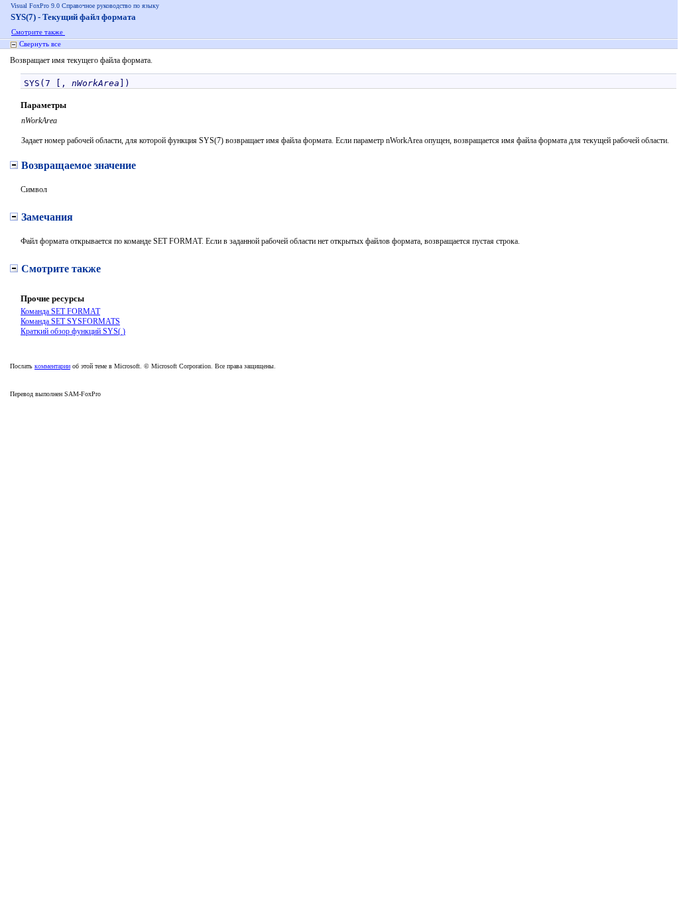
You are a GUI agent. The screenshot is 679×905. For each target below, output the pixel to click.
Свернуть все (40, 44)
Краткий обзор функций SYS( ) (73, 331)
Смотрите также (38, 32)
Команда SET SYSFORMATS (70, 321)
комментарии (52, 366)
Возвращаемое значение (78, 165)
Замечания (47, 217)
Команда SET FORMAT (60, 311)
